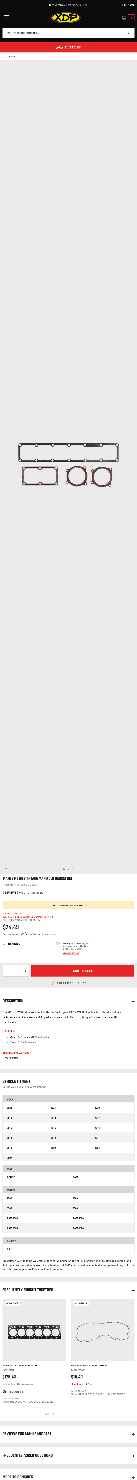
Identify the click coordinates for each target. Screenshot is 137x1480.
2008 (97, 1147)
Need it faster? (71, 953)
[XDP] (66, 18)
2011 (97, 1137)
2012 (53, 1137)
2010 (9, 1147)
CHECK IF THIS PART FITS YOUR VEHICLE (69, 906)
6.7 (8, 1249)
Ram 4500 (12, 1228)
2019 (9, 1117)
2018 (53, 1117)
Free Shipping (56, 5)
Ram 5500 (78, 1228)
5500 (75, 1208)
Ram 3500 (78, 1218)
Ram (75, 1177)
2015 (53, 1127)
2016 (9, 1127)
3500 (75, 1198)
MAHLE (12, 56)
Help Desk (129, 5)
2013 (9, 1137)
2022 (9, 1107)
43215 (79, 949)
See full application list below (21, 920)
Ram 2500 (12, 1218)
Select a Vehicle (73, 47)
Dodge (11, 1177)
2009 (53, 1147)
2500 (9, 1198)
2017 (97, 1117)
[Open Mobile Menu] (6, 17)
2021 (53, 1107)
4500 (9, 1208)
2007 (9, 1157)
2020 (97, 1107)
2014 (97, 1127)
